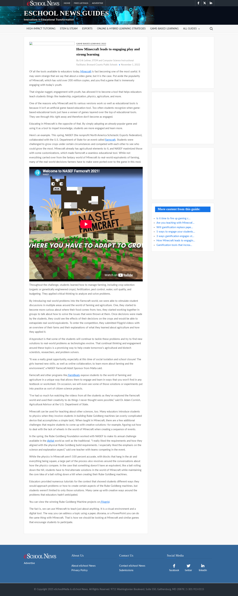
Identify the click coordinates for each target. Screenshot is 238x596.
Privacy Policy (79, 570)
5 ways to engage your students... (175, 231)
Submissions (126, 570)
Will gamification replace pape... (174, 227)
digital (51, 441)
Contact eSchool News (132, 566)
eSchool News (35, 3)
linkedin (203, 570)
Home (67, 3)
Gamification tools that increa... (174, 245)
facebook (174, 570)
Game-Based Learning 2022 (91, 44)
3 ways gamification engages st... (175, 236)
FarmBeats (73, 375)
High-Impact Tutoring (40, 28)
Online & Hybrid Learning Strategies (121, 28)
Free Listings (81, 3)
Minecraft (85, 71)
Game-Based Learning (164, 28)
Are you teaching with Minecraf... (175, 223)
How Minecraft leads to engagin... (175, 240)
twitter (188, 570)
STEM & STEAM (69, 28)
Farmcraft (110, 140)
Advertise (97, 3)
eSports (87, 28)
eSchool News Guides (66, 13)
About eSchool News (83, 566)
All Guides (190, 28)
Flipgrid (104, 502)
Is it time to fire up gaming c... (173, 218)
